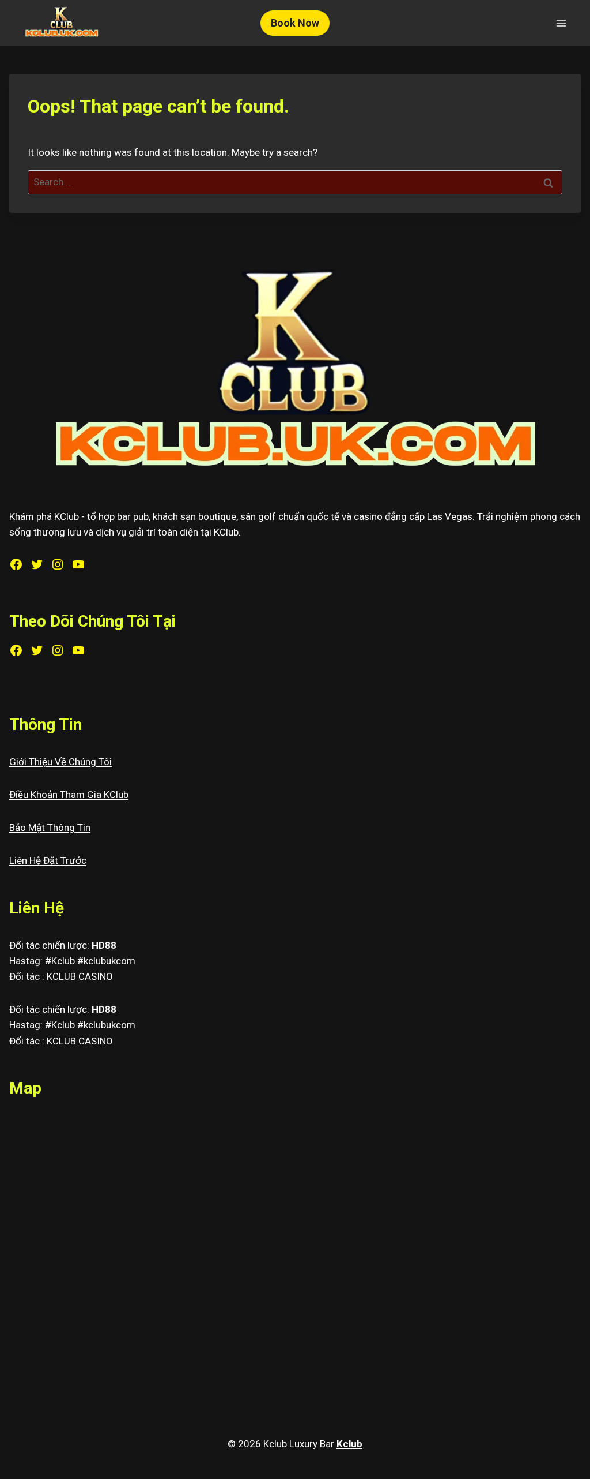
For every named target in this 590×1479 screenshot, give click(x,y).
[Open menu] (561, 23)
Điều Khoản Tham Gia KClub (68, 794)
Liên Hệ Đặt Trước (47, 860)
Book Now (295, 23)
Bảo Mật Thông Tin (49, 827)
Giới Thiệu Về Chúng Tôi (60, 761)
